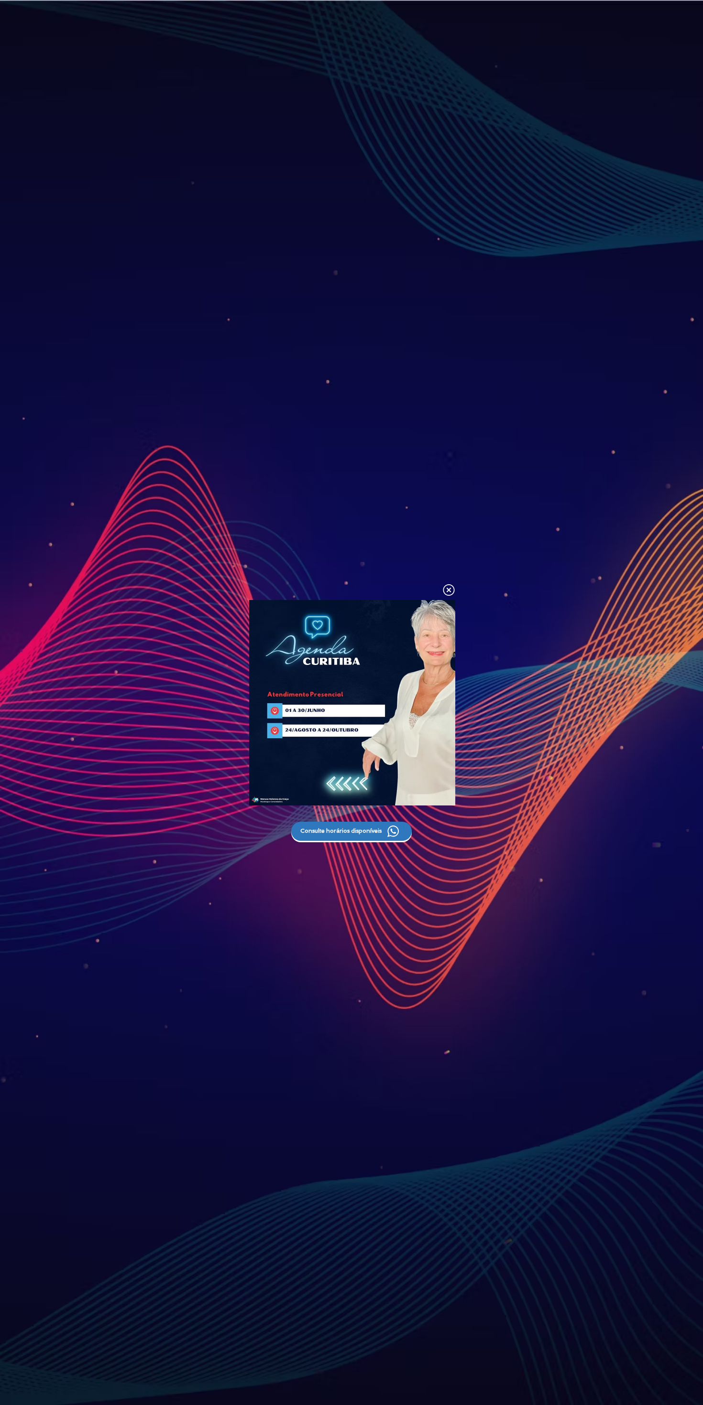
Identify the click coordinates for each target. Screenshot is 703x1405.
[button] (448, 590)
